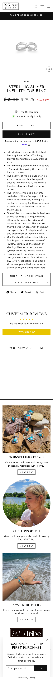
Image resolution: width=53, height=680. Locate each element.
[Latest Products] (26, 503)
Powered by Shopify (26, 677)
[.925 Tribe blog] (26, 577)
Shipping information (26, 276)
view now (26, 472)
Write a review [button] (26, 331)
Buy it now (26, 134)
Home (26, 81)
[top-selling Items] (26, 429)
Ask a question (26, 282)
